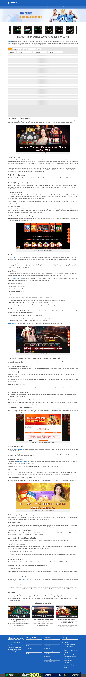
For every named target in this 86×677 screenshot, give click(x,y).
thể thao (14, 257)
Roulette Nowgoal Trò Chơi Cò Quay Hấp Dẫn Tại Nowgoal (19, 620)
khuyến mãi (20, 461)
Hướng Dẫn (61, 7)
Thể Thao (42, 7)
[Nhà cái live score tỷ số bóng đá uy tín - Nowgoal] (13, 3)
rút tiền (23, 579)
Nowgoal (23, 7)
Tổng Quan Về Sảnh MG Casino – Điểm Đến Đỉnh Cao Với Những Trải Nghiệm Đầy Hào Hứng (67, 621)
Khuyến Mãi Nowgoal (53, 7)
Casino (27, 7)
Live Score (36, 7)
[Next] (79, 618)
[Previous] (7, 618)
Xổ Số (46, 7)
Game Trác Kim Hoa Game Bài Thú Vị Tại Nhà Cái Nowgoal (43, 620)
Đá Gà (31, 7)
